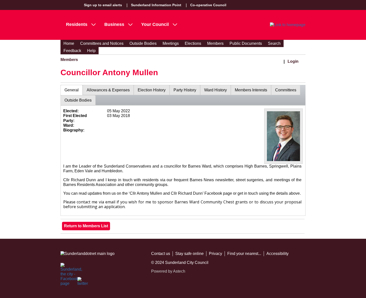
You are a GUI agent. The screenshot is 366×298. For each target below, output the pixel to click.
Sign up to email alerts (103, 5)
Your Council (155, 24)
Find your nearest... (244, 253)
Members (215, 43)
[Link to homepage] (287, 24)
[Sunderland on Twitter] (82, 282)
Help (91, 51)
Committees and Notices (101, 43)
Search (274, 43)
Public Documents (246, 43)
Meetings (171, 43)
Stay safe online (189, 253)
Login (293, 61)
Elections (193, 43)
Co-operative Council (208, 5)
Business (114, 24)
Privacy (215, 253)
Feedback (72, 51)
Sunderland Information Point (156, 5)
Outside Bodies (143, 43)
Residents (76, 24)
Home (68, 43)
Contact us (160, 253)
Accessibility (277, 253)
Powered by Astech (168, 271)
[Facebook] (66, 268)
